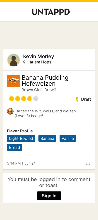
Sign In (49, 195)
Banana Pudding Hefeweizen (45, 81)
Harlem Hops (39, 61)
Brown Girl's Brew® (39, 89)
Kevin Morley (38, 56)
